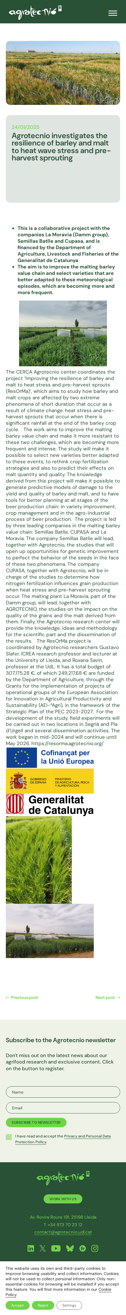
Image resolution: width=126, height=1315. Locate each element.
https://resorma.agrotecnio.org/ (67, 743)
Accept (17, 1305)
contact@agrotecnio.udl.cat (63, 1232)
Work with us (63, 1199)
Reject (43, 1305)
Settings (69, 1305)
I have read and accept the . (63, 1139)
